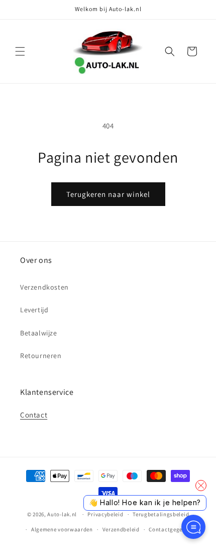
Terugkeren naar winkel (108, 194)
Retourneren (41, 355)
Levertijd (34, 309)
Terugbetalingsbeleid (161, 514)
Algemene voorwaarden (62, 529)
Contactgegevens (171, 529)
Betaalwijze (38, 332)
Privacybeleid (105, 514)
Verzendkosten (44, 287)
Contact (33, 415)
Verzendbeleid (121, 529)
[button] (20, 51)
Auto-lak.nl (62, 514)
